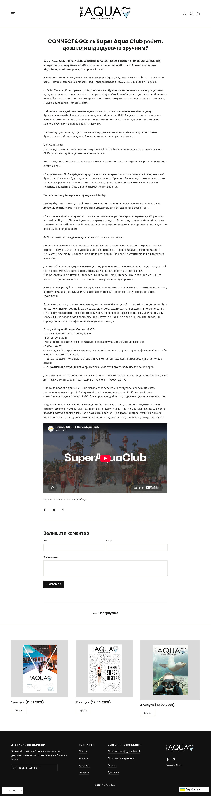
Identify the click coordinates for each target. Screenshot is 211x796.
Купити (19, 710)
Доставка (113, 772)
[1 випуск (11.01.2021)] (39, 668)
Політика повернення (121, 758)
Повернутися (108, 613)
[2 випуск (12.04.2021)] (104, 668)
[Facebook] (167, 759)
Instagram (84, 772)
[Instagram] (173, 759)
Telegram (84, 758)
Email (109, 540)
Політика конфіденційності (124, 751)
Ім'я (45, 540)
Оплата (112, 765)
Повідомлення (51, 557)
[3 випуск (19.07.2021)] (170, 670)
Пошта (83, 751)
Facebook (85, 765)
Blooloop (81, 499)
